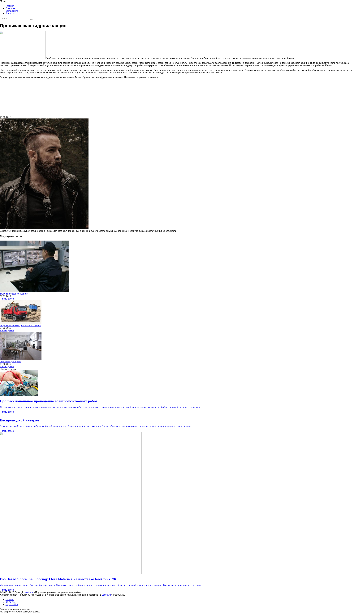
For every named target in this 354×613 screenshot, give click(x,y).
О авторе (10, 8)
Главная (10, 6)
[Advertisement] (177, 98)
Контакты (10, 13)
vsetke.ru (29, 592)
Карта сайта (12, 11)
